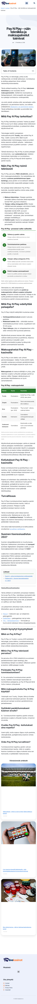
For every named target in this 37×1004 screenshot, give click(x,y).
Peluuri (5, 614)
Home (2, 8)
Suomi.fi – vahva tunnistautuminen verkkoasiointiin (19, 576)
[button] (26, 3)
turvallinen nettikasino (17, 529)
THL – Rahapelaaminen (11, 621)
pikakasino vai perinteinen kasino (21, 107)
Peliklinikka (6, 618)
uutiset (7, 8)
